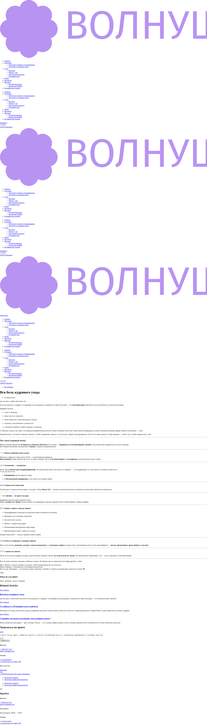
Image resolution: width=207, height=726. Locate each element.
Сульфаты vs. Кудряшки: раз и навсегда (19, 606)
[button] (103, 581)
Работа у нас (13, 73)
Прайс (6, 78)
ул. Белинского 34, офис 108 (10, 723)
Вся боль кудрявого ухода (12, 594)
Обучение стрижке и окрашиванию (22, 65)
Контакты (8, 80)
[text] (103, 635)
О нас (6, 69)
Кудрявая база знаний (12, 88)
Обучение (8, 63)
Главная (7, 61)
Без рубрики (8, 387)
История (12, 71)
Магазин (7, 82)
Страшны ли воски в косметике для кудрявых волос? (25, 618)
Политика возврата (11, 678)
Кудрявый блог (14, 76)
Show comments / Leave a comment (12, 581)
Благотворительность (16, 74)
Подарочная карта (15, 84)
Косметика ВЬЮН (15, 86)
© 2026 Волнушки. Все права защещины (15, 674)
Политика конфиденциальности (16, 679)
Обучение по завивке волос (19, 67)
